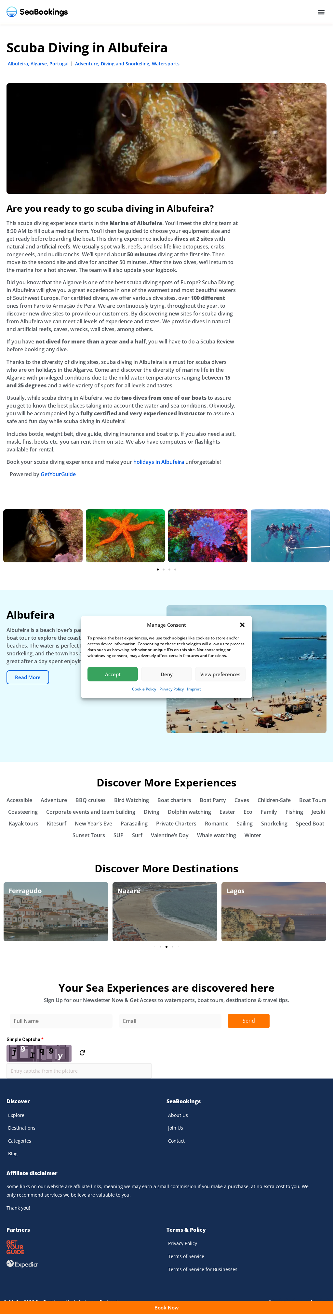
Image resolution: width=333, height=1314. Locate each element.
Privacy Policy (171, 689)
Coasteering (23, 811)
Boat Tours (312, 800)
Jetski (318, 811)
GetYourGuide (58, 474)
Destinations (21, 1128)
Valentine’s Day (170, 835)
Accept (113, 674)
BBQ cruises (90, 800)
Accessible (19, 800)
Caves (241, 800)
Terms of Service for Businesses (202, 1269)
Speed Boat (310, 823)
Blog (13, 1153)
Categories (19, 1141)
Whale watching (216, 835)
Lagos (235, 890)
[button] (242, 625)
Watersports (166, 63)
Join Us (175, 1128)
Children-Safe (274, 800)
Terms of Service (186, 1256)
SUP (118, 835)
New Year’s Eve (93, 823)
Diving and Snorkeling (125, 63)
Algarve (39, 63)
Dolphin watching (189, 811)
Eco (248, 811)
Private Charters (176, 823)
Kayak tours (23, 823)
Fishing (294, 811)
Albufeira (18, 63)
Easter (227, 811)
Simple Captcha (25, 1039)
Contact (176, 1141)
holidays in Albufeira (158, 461)
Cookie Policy (144, 689)
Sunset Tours (89, 835)
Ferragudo (25, 890)
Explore (16, 1115)
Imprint (194, 689)
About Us (178, 1115)
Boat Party (213, 800)
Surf (137, 835)
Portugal (59, 63)
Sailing (245, 823)
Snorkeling (274, 823)
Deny (167, 674)
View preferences (220, 674)
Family (269, 811)
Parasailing (134, 823)
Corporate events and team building (90, 811)
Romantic (216, 823)
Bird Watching (131, 800)
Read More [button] (28, 677)
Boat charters (174, 800)
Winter (253, 835)
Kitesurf (56, 823)
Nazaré (128, 890)
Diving (151, 811)
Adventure (86, 63)
